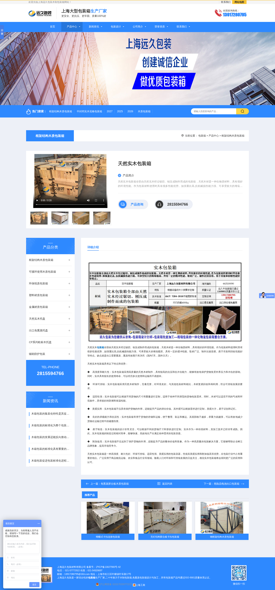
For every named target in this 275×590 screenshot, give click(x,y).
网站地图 (239, 2)
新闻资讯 (94, 26)
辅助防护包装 (37, 353)
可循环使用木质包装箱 (42, 271)
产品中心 (72, 26)
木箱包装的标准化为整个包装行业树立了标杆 (51, 425)
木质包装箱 (144, 111)
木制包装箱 (126, 577)
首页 (52, 26)
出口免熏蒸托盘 (38, 330)
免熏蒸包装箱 (139, 577)
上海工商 (140, 585)
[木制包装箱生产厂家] (165, 301)
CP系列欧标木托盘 (40, 342)
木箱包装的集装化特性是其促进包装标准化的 (51, 413)
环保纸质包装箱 (38, 283)
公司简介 (138, 26)
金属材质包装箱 (38, 306)
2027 (110, 111)
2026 (130, 111)
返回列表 (167, 483)
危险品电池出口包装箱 (226, 483)
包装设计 (116, 26)
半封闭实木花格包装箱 (89, 111)
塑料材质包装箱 (38, 295)
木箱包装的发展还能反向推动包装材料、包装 (51, 437)
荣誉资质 (160, 26)
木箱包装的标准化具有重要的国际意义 (51, 448)
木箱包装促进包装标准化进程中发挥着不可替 (51, 460)
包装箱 (202, 135)
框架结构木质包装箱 (60, 111)
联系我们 (226, 2)
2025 (120, 111)
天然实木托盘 (37, 318)
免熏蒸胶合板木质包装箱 (115, 483)
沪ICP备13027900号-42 (108, 567)
